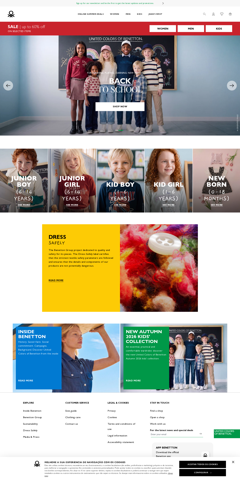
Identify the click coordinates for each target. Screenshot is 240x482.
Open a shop (157, 417)
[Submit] (200, 433)
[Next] (163, 3)
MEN (128, 14)
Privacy (112, 410)
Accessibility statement (121, 442)
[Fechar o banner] (233, 462)
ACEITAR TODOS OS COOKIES (203, 464)
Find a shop (156, 410)
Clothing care (73, 417)
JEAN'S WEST (155, 14)
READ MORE (56, 280)
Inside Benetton (32, 410)
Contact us (71, 423)
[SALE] (120, 28)
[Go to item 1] (119, 130)
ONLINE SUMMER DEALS (91, 14)
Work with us (158, 423)
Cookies (112, 417)
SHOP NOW (120, 106)
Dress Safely (30, 430)
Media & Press (31, 436)
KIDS (139, 14)
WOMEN (114, 14)
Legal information (117, 435)
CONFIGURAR (201, 472)
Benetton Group (32, 417)
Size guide (71, 410)
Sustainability (30, 423)
